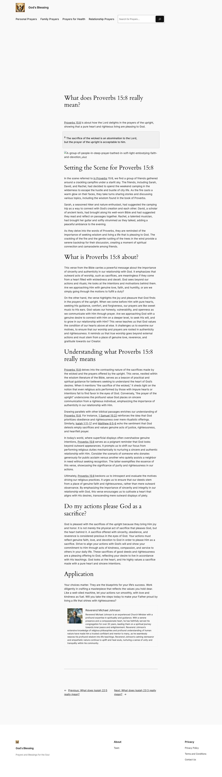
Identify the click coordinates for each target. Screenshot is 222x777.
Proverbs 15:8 (72, 122)
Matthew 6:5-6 (107, 423)
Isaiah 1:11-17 (84, 423)
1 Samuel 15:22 (108, 415)
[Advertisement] (111, 50)
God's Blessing (38, 7)
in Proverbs (100, 178)
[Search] (160, 19)
